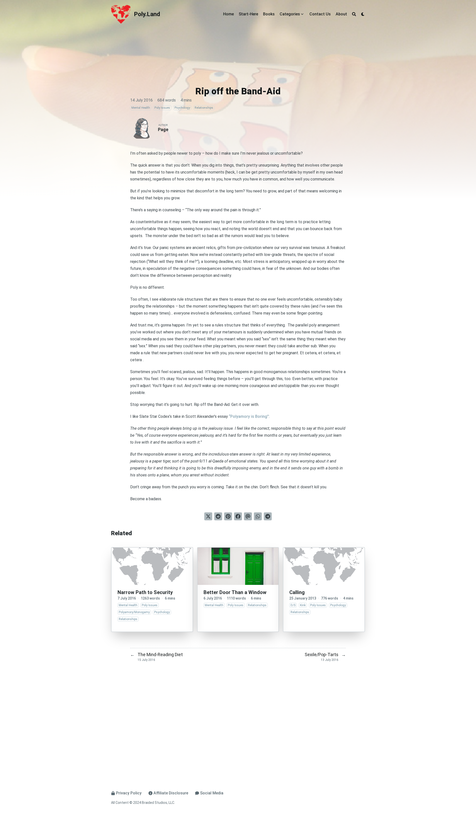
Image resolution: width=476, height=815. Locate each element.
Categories (290, 14)
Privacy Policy (129, 793)
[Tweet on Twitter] (208, 516)
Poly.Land (147, 14)
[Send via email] (248, 516)
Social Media (211, 793)
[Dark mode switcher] (363, 14)
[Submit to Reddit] (218, 516)
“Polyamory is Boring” (249, 416)
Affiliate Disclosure (170, 793)
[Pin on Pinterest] (228, 516)
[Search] (354, 14)
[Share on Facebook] (238, 516)
